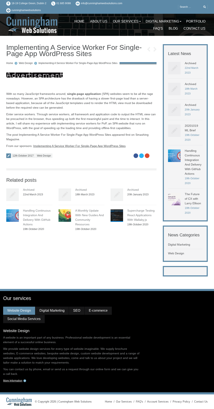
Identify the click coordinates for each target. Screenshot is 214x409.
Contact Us (201, 401)
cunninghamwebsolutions (26, 10)
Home (9, 63)
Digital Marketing (179, 244)
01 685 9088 (63, 3)
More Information (12, 380)
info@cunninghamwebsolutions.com (101, 3)
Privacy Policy (181, 401)
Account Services (158, 401)
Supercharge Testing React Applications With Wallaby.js (141, 215)
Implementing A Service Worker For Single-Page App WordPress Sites (77, 63)
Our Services (124, 401)
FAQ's (139, 401)
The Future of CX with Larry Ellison (193, 198)
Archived (28, 189)
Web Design (26, 63)
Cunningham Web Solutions (75, 401)
